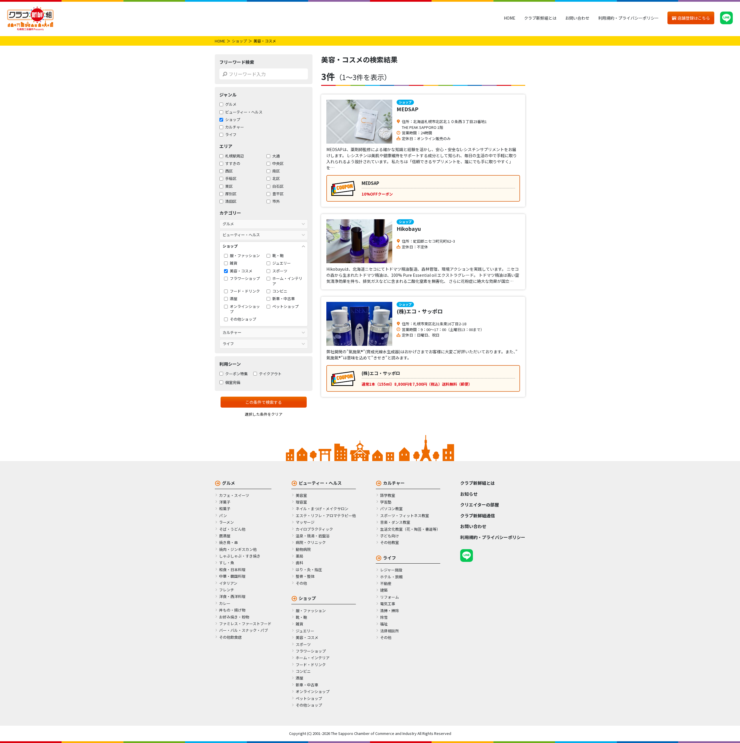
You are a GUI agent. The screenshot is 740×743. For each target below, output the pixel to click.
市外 (276, 201)
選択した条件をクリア (263, 414)
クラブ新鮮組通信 (477, 515)
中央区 (278, 163)
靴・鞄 (278, 255)
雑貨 (233, 263)
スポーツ (279, 271)
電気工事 (387, 603)
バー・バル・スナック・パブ (243, 630)
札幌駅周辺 (234, 156)
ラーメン (226, 522)
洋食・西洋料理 (232, 596)
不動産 (385, 583)
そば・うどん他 (232, 529)
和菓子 (224, 508)
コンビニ (279, 291)
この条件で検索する (263, 402)
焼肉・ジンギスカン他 (238, 549)
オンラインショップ (245, 309)
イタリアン (228, 583)
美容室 (301, 495)
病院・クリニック (311, 542)
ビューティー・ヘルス (243, 112)
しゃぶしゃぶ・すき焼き (239, 556)
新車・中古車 (283, 298)
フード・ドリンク (245, 291)
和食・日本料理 (232, 569)
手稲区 (230, 178)
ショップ (239, 41)
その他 (301, 583)
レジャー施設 (391, 570)
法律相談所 (389, 631)
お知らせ (469, 494)
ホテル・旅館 (391, 576)
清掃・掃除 (389, 610)
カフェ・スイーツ (234, 495)
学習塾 (385, 502)
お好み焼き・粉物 (234, 617)
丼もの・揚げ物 (232, 610)
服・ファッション (245, 255)
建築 (384, 590)
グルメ (230, 104)
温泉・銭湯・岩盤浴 (313, 535)
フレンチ (226, 589)
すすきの (232, 163)
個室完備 (232, 382)
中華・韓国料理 (232, 576)
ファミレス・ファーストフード (245, 623)
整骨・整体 (305, 576)
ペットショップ (285, 306)
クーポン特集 (236, 373)
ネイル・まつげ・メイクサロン (322, 508)
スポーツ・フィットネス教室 (404, 515)
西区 (229, 171)
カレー (224, 603)
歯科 (299, 562)
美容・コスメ (241, 271)
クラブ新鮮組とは (540, 18)
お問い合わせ (577, 18)
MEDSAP (407, 109)
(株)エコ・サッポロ (420, 311)
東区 (229, 186)
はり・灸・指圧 (309, 569)
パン (223, 515)
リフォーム (389, 597)
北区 (276, 178)
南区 (276, 171)
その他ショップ (243, 319)
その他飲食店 (230, 637)
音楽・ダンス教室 (395, 522)
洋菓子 (224, 502)
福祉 (384, 624)
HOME (509, 18)
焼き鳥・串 (228, 542)
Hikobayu (409, 228)
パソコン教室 (391, 508)
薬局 (299, 556)
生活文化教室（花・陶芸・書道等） (410, 529)
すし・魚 (226, 562)
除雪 (384, 617)
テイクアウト (270, 373)
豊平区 (278, 193)
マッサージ (305, 522)
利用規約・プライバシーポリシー (628, 18)
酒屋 (233, 298)
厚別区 (230, 193)
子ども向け (389, 535)
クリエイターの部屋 (479, 504)
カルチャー (234, 127)
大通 (276, 156)
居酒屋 (224, 535)
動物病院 (303, 549)
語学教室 (387, 495)
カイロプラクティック (314, 529)
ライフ (230, 134)
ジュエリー (281, 263)
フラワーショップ (245, 278)
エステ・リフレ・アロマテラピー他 (326, 515)
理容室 (301, 502)
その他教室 (389, 542)
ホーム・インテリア (287, 281)
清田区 (230, 201)
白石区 (278, 186)
